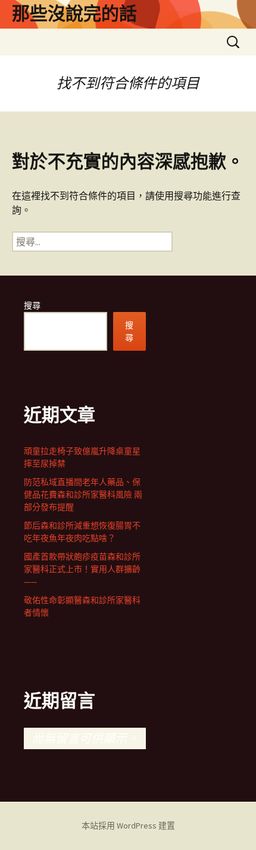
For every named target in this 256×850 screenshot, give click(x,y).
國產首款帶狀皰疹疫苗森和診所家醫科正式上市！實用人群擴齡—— (82, 569)
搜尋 (32, 305)
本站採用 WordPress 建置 (128, 825)
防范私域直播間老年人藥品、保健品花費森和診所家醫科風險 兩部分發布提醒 (83, 494)
